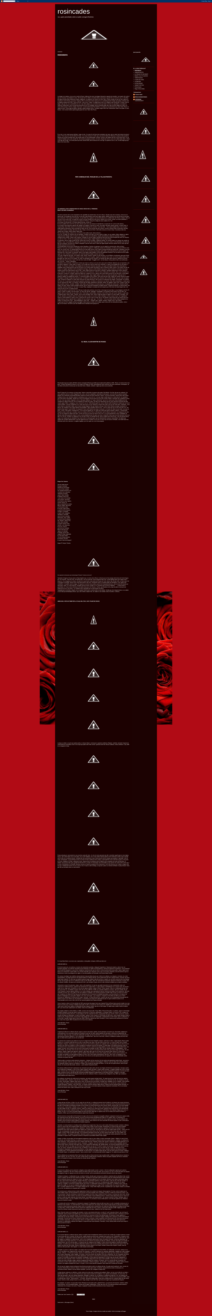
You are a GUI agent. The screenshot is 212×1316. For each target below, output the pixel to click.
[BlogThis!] (79, 1294)
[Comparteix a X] (81, 1294)
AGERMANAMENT (139, 100)
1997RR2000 (138, 99)
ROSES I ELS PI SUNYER (141, 76)
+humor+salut (138, 94)
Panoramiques (138, 87)
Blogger (124, 1311)
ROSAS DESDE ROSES (141, 97)
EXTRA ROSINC (139, 83)
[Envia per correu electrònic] (77, 1294)
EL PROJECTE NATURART (141, 74)
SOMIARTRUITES (139, 72)
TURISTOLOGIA (139, 77)
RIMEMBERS (63, 55)
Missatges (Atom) (69, 1302)
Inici (93, 1299)
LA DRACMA (138, 81)
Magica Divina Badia (140, 88)
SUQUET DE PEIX (139, 85)
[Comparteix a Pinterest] (84, 1294)
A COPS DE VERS (139, 79)
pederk (109, 1311)
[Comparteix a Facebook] (82, 1294)
